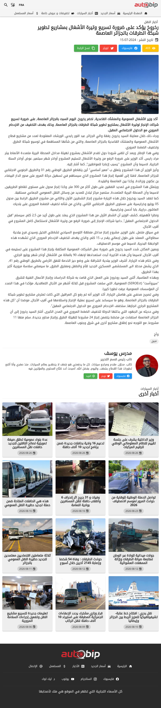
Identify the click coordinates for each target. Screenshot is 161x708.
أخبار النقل (151, 22)
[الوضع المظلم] (12, 4)
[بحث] (5, 4)
